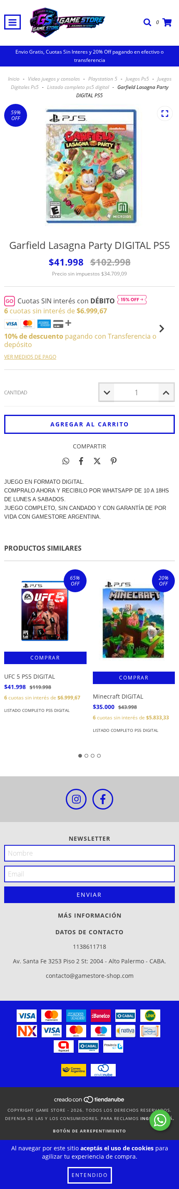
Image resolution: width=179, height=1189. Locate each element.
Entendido (90, 1175)
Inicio (14, 78)
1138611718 (89, 946)
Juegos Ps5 (137, 78)
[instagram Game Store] (76, 799)
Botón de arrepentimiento (89, 1131)
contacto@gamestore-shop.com (90, 976)
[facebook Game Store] (102, 799)
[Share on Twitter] (97, 461)
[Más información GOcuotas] (132, 301)
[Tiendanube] (89, 1102)
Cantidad (15, 392)
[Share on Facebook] (81, 461)
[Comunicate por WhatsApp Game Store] (160, 1120)
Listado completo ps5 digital (78, 87)
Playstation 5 (102, 78)
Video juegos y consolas (54, 78)
